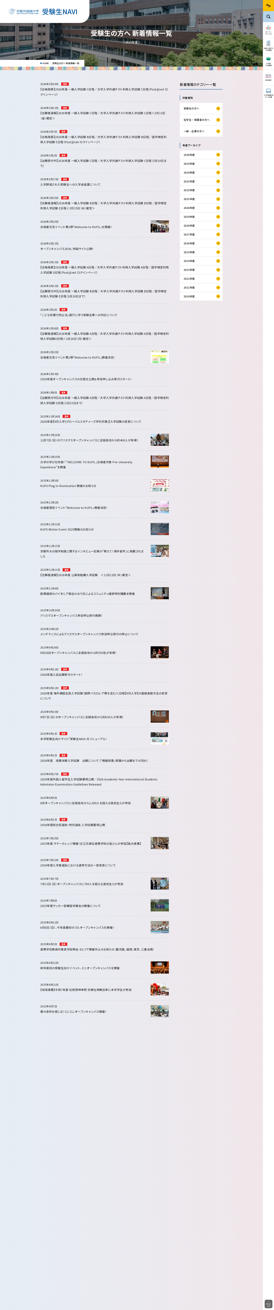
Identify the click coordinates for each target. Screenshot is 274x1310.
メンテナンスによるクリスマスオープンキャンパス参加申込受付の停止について (89, 634)
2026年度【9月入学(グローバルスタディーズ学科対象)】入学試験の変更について (91, 421)
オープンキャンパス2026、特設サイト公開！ (67, 249)
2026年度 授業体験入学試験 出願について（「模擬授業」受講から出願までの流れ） (94, 760)
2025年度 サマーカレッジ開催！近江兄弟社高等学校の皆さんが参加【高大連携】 (90, 843)
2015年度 (189, 252)
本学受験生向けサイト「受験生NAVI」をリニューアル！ (73, 739)
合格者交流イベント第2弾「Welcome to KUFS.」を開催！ (76, 227)
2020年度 (189, 208)
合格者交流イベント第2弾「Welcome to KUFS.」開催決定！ (77, 357)
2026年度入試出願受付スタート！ (61, 674)
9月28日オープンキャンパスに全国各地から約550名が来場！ (78, 653)
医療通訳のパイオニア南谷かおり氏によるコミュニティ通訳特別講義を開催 (87, 593)
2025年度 (189, 163)
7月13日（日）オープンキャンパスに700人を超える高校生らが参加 (81, 884)
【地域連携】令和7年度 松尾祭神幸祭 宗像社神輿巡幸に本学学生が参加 (85, 990)
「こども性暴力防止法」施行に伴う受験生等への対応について (78, 315)
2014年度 (189, 261)
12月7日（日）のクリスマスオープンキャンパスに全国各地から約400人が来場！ (89, 440)
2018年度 (189, 225)
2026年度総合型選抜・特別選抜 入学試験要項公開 (72, 825)
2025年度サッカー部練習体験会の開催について (70, 906)
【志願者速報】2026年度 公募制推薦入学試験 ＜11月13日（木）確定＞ (87, 575)
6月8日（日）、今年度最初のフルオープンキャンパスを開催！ (77, 927)
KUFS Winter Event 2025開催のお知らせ (67, 529)
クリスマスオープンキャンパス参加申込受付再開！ (71, 615)
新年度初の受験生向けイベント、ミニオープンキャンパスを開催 (80, 968)
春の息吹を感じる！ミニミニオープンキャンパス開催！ (73, 1011)
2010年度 (189, 296)
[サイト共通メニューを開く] (268, 5)
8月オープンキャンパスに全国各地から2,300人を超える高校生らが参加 (85, 803)
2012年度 (189, 278)
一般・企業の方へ (194, 131)
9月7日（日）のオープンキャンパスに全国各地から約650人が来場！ (82, 717)
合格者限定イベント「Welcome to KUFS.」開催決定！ (74, 508)
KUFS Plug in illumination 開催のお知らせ (68, 486)
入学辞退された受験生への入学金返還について (70, 184)
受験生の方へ (191, 108)
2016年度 (189, 243)
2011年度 (189, 287)
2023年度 (189, 181)
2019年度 (189, 216)
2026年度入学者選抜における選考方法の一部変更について (78, 865)
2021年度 (189, 199)
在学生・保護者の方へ (197, 120)
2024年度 (189, 172)
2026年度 (189, 154)
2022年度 (189, 190)
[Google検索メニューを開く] (268, 16)
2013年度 (189, 270)
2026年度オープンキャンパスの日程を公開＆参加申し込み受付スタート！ (86, 379)
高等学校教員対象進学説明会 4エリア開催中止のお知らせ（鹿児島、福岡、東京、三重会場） (97, 949)
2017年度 (189, 234)
